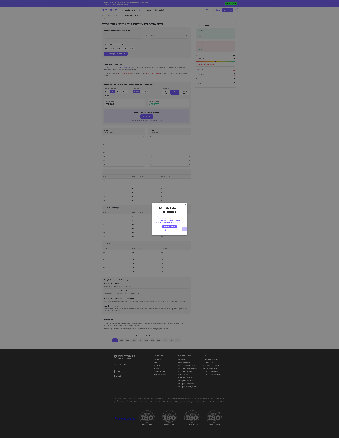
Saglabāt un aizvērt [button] (170, 226)
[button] (169, 230)
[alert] (169, 219)
